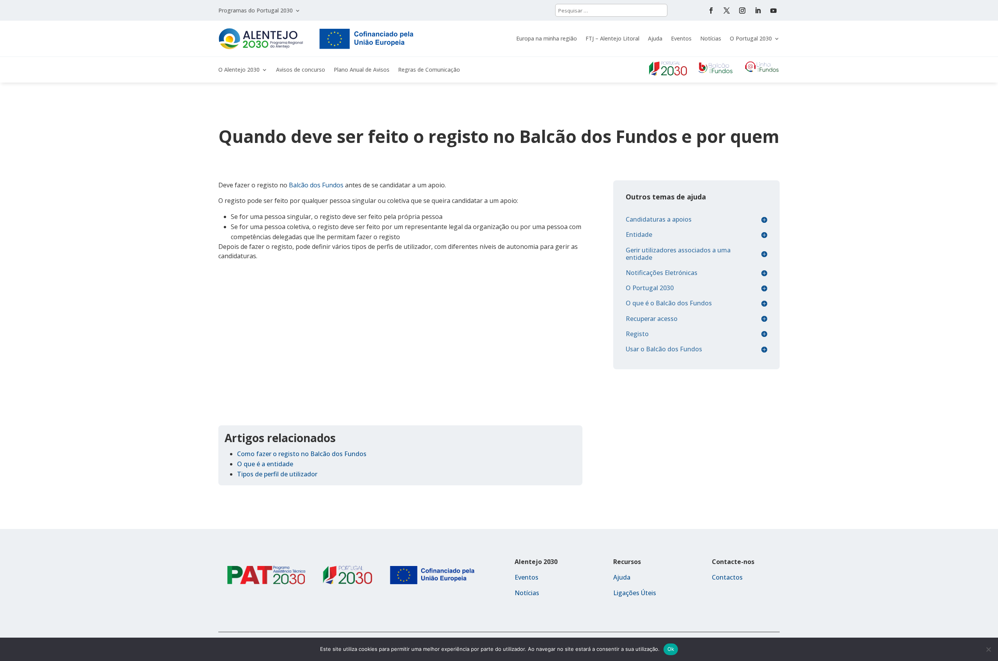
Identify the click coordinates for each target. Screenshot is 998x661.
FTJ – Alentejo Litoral (612, 38)
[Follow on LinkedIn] (758, 10)
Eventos (681, 38)
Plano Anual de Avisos (361, 70)
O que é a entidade (265, 464)
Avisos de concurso (300, 70)
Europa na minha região (546, 38)
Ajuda (655, 38)
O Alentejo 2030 (239, 70)
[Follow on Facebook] (711, 10)
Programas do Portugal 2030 (255, 11)
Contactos (727, 577)
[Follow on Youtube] (773, 10)
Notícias (710, 38)
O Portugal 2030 (751, 38)
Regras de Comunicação (429, 70)
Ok (670, 649)
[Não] (988, 649)
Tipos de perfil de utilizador (277, 474)
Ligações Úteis (634, 593)
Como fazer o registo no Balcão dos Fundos (301, 453)
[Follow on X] (726, 10)
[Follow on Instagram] (742, 10)
